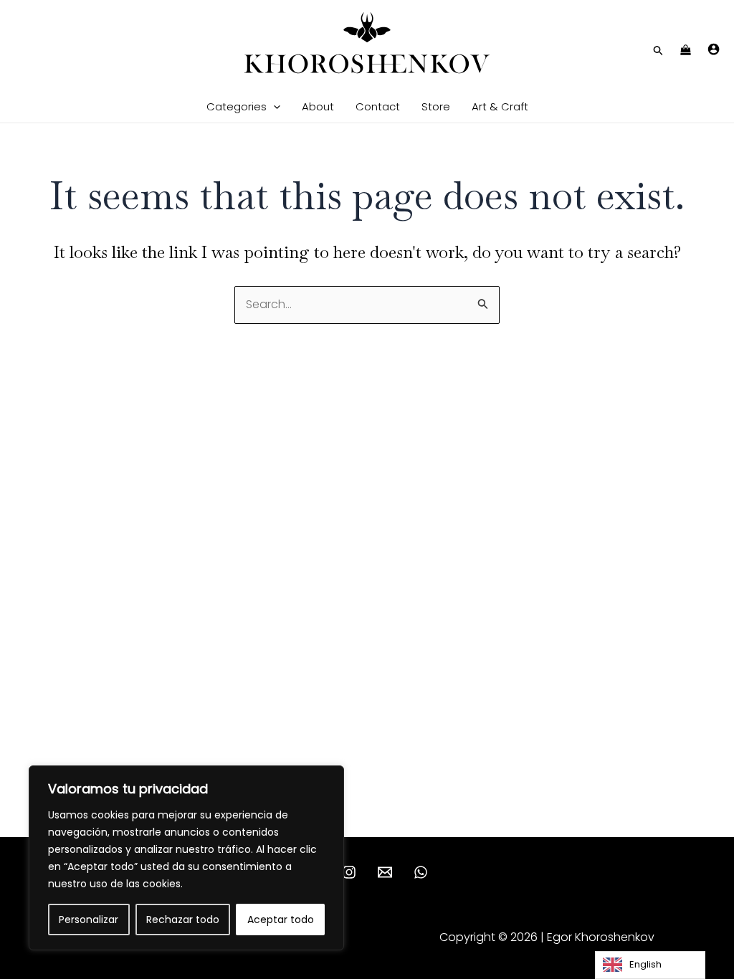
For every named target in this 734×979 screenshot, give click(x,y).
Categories (236, 106)
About (318, 106)
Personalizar (88, 919)
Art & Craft (500, 106)
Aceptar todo (280, 919)
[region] (186, 857)
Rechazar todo (182, 919)
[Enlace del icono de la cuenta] (713, 49)
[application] (273, 106)
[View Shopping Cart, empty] (685, 51)
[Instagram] (349, 872)
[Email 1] (385, 872)
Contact (378, 106)
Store (435, 106)
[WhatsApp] (421, 872)
